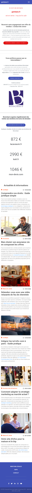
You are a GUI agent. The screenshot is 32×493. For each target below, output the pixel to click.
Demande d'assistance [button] (15, 78)
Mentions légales (16, 466)
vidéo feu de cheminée (9, 303)
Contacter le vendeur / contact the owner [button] (15, 42)
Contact (16, 473)
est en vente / (16, 16)
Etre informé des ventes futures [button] (15, 124)
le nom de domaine (16, 8)
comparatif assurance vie (19, 255)
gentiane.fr (16, 12)
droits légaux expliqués (7, 206)
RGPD (16, 469)
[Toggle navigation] (29, 2)
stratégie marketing (6, 403)
